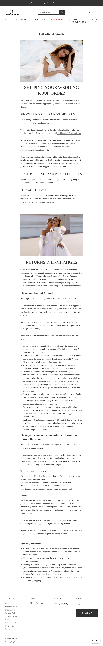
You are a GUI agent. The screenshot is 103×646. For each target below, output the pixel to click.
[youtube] (42, 603)
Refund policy (10, 623)
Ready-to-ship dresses (77, 21)
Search (7, 603)
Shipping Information (13, 607)
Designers (38, 20)
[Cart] (95, 12)
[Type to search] (49, 12)
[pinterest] (36, 603)
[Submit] (62, 12)
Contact (8, 629)
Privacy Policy (11, 613)
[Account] (89, 12)
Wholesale (57, 20)
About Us (9, 619)
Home (8, 20)
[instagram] (31, 603)
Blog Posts (9, 626)
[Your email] (87, 605)
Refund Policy (10, 610)
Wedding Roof (13, 638)
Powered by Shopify (10, 642)
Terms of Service (11, 616)
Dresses (21, 20)
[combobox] (49, 12)
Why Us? (94, 21)
